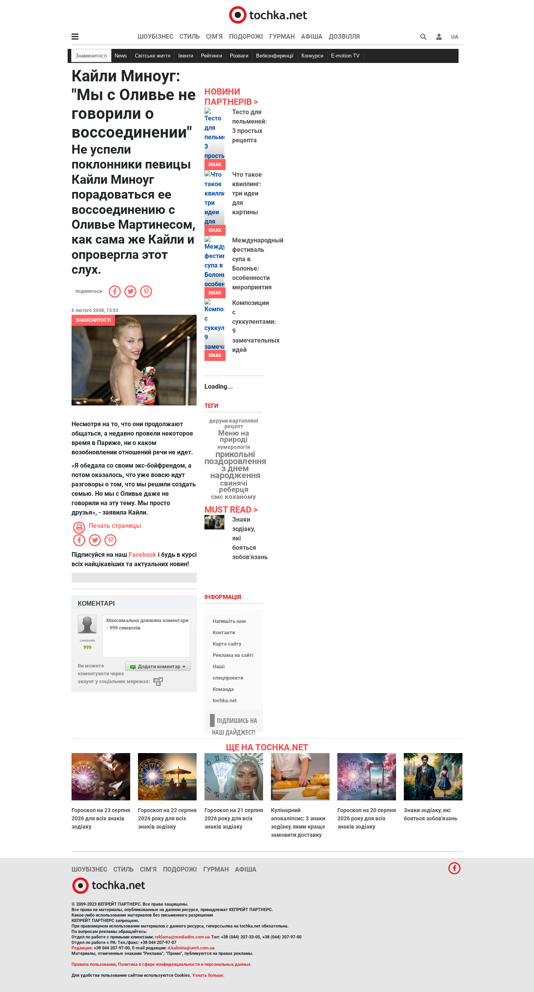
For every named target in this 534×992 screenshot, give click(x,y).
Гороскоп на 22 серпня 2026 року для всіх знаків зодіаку (167, 818)
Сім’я (214, 36)
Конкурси (312, 56)
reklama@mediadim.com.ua (182, 937)
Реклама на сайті (233, 655)
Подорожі (246, 36)
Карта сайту (227, 644)
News (121, 56)
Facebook (142, 554)
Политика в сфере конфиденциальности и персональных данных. (185, 964)
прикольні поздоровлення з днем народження (235, 465)
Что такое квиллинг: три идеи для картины (247, 193)
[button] (439, 36)
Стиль (189, 36)
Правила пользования (94, 964)
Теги (212, 406)
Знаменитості (91, 56)
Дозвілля (344, 36)
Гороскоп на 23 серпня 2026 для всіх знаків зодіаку (101, 818)
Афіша (312, 36)
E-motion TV (345, 56)
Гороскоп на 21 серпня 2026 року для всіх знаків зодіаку (233, 818)
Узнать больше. (208, 975)
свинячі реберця (234, 486)
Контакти (224, 632)
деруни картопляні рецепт (233, 423)
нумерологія (233, 447)
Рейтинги (211, 56)
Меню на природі (233, 436)
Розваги (239, 56)
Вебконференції (275, 56)
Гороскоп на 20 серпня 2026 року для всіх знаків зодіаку (366, 818)
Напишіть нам (229, 621)
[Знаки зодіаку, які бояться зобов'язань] (214, 522)
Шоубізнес (155, 36)
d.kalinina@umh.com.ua (191, 948)
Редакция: (82, 948)
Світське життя (152, 56)
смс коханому (233, 496)
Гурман (282, 36)
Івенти (185, 56)
